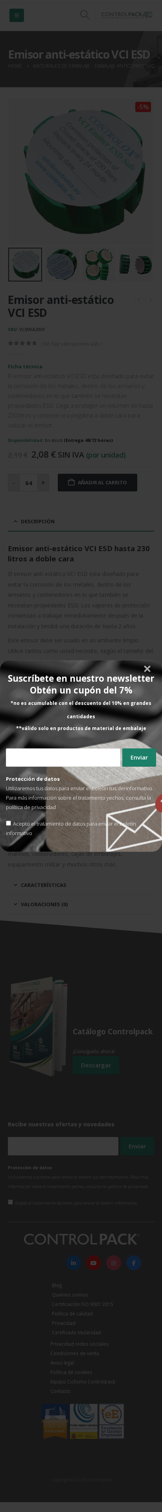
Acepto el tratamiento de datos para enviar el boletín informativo (71, 828)
